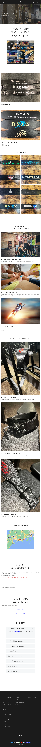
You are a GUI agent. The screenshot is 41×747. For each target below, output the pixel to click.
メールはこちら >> (20, 613)
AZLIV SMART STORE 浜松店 (31, 697)
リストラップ (5, 716)
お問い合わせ (17, 704)
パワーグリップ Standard (7, 714)
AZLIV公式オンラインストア (21, 744)
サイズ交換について (18, 697)
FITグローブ (5, 709)
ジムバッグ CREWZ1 (6, 707)
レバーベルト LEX (6, 702)
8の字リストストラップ (7, 729)
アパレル (4, 731)
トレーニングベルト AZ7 (7, 699)
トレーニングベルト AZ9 (7, 697)
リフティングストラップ (7, 726)
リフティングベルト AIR (7, 704)
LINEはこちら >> (21, 610)
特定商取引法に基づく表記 (19, 702)
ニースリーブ (5, 721)
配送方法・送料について (19, 699)
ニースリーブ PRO (6, 724)
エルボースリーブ (6, 719)
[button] (3, 2)
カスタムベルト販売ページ (15, 631)
